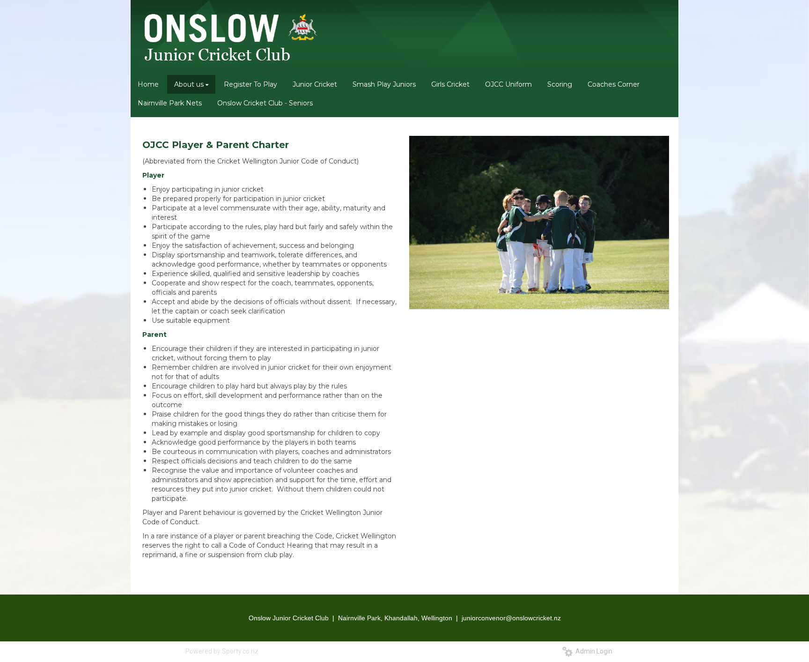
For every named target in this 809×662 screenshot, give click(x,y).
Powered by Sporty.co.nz (221, 651)
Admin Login (592, 651)
